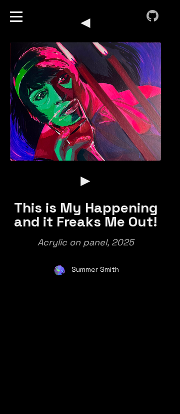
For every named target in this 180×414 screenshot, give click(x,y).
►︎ (86, 181)
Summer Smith (95, 269)
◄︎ (86, 22)
